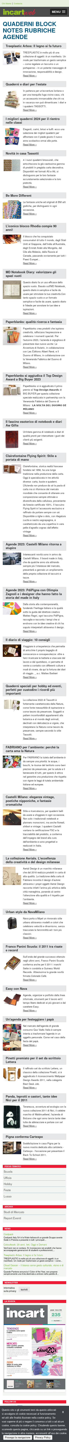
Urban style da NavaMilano (25, 912)
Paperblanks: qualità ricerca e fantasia (34, 321)
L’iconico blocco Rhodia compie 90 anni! (31, 228)
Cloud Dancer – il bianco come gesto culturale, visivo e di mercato (33, 1256)
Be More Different (18, 195)
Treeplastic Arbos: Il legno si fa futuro (33, 46)
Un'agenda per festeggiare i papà (30, 1019)
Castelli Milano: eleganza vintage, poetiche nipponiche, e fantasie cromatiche (30, 800)
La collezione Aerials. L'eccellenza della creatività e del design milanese (33, 860)
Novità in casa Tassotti (22, 153)
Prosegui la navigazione (17, 1437)
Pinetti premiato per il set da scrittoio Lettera (33, 1060)
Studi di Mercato (14, 1212)
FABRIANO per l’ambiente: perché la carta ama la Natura (32, 749)
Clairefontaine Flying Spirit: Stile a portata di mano (31, 457)
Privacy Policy (43, 1437)
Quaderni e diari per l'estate (26, 84)
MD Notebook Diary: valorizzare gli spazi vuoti (31, 274)
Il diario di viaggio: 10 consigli (28, 639)
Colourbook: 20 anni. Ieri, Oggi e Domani (25, 1234)
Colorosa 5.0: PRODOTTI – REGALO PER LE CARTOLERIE (28, 1269)
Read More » (30, 75)
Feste (7, 1190)
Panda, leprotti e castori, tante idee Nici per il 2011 (31, 1098)
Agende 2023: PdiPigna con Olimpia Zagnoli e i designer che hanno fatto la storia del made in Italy (34, 594)
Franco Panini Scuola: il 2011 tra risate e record (34, 948)
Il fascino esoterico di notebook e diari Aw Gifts (34, 423)
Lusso (8, 1196)
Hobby (8, 1184)
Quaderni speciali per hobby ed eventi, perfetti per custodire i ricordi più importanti (34, 689)
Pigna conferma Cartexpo (24, 1136)
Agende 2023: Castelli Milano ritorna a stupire (33, 546)
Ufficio (8, 1178)
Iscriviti (24, 1289)
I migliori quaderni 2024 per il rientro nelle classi (33, 120)
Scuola (8, 1171)
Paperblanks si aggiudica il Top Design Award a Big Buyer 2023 (34, 377)
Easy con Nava (16, 988)
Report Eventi (12, 1218)
